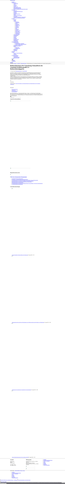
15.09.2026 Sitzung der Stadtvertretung (17, 178)
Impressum (45, 464)
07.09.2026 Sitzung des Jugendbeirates (17, 184)
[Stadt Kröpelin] (12, 0)
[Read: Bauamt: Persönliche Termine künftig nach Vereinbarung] (13, 188)
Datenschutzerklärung (3, 483)
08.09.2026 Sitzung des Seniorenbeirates (17, 182)
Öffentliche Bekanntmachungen (48, 460)
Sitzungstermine (24, 176)
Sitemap (45, 462)
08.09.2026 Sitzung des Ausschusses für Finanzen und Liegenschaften (22, 181)
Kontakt (45, 463)
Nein (64, 482)
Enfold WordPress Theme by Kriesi (20, 470)
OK (62, 482)
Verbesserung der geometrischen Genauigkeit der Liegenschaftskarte (21, 389)
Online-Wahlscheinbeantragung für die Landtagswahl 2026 (20, 457)
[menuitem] (33, 6)
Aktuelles (11, 62)
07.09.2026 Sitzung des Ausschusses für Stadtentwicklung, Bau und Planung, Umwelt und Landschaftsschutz (27, 183)
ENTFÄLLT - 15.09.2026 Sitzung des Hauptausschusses (20, 179)
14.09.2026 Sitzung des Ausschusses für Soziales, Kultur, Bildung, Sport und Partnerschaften (25, 180)
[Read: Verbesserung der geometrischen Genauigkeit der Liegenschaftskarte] (13, 323)
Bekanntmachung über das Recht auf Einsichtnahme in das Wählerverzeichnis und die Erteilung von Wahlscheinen (28, 322)
